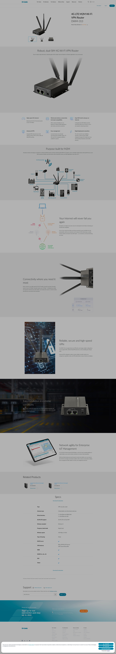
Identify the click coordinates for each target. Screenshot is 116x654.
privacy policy (31, 644)
